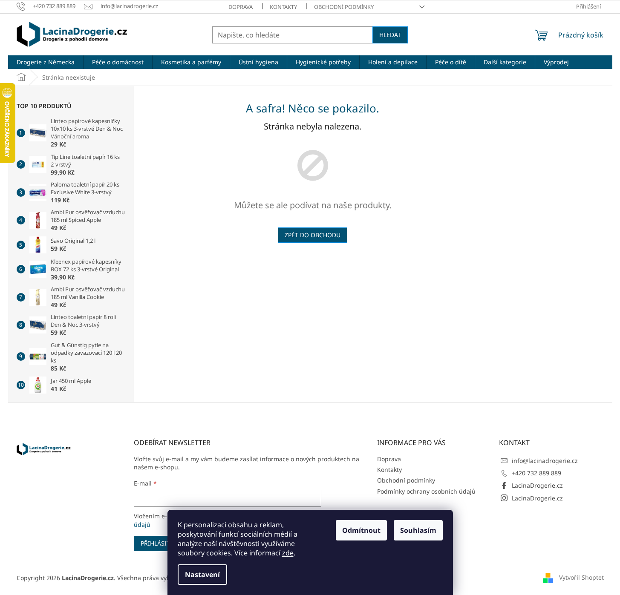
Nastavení (202, 574)
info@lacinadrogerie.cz (545, 461)
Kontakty (283, 7)
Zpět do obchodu (312, 235)
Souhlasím (418, 530)
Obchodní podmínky (344, 7)
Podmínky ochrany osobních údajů (426, 491)
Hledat (390, 35)
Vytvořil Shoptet (581, 577)
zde (288, 553)
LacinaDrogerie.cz (537, 485)
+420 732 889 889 (536, 473)
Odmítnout (361, 530)
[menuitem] (45, 62)
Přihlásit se (160, 543)
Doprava (240, 7)
